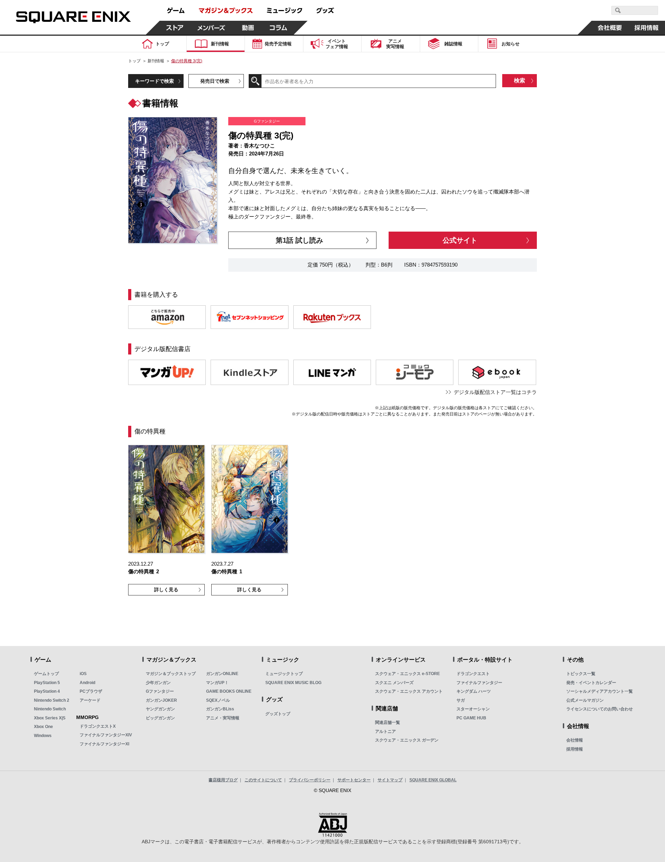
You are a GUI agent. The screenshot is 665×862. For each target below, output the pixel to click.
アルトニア (385, 731)
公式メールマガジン (585, 700)
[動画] (248, 28)
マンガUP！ (217, 682)
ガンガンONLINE (222, 673)
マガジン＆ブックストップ (171, 673)
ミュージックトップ (284, 673)
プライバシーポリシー (309, 780)
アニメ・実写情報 (222, 718)
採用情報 (574, 749)
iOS (83, 673)
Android (87, 682)
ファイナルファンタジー (479, 682)
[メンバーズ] (211, 28)
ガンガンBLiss (220, 709)
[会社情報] (610, 28)
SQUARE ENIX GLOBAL (432, 780)
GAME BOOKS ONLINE (228, 691)
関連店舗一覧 (387, 722)
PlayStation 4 (47, 691)
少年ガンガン (158, 682)
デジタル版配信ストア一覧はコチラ (495, 392)
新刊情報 (156, 61)
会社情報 (574, 740)
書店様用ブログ (223, 780)
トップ (134, 61)
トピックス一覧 (580, 673)
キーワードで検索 (154, 81)
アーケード (90, 700)
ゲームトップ (46, 673)
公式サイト (460, 240)
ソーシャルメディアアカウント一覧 (599, 691)
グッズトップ (277, 713)
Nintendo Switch (50, 709)
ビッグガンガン (160, 718)
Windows (43, 735)
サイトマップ (390, 780)
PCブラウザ (91, 691)
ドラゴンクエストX (98, 726)
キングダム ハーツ (473, 691)
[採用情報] (646, 28)
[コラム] (278, 28)
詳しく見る (166, 589)
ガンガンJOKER (161, 700)
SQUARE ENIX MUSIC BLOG (293, 682)
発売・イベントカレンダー (591, 682)
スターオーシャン (473, 709)
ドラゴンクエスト (473, 673)
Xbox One (43, 726)
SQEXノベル (218, 700)
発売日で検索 (214, 81)
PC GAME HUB (471, 718)
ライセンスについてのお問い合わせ (599, 709)
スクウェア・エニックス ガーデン (406, 740)
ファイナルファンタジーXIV (106, 735)
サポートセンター (354, 780)
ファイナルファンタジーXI (104, 744)
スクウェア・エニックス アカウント (409, 691)
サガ (460, 700)
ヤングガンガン (160, 709)
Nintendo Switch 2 (51, 700)
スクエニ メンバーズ (394, 682)
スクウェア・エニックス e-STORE (407, 673)
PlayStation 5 (47, 682)
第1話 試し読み (299, 240)
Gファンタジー (160, 691)
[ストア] (175, 28)
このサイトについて (263, 780)
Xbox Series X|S (49, 718)
